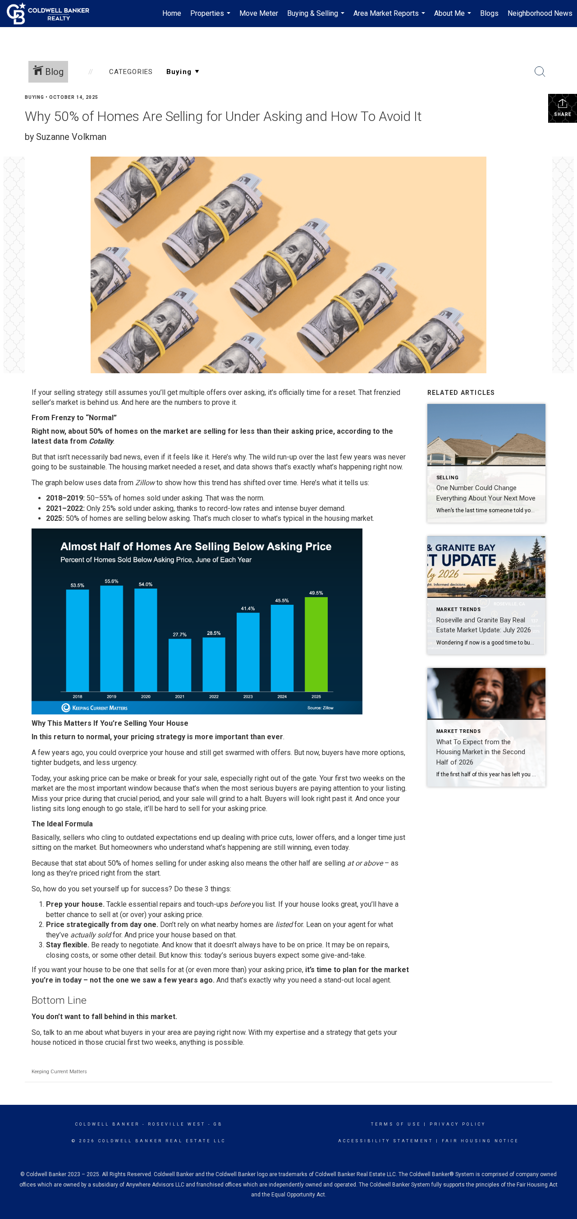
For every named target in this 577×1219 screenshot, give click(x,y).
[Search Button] (540, 72)
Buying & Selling (317, 18)
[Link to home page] (52, 13)
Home (171, 13)
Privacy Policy (458, 1124)
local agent (373, 980)
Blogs (489, 13)
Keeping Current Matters (59, 1072)
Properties (211, 18)
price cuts (277, 837)
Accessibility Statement (385, 1141)
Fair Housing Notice (480, 1141)
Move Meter (258, 13)
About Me (453, 18)
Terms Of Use (396, 1124)
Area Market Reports (390, 18)
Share (563, 114)
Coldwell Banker (107, 1124)
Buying (34, 97)
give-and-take (343, 955)
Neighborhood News (540, 13)
